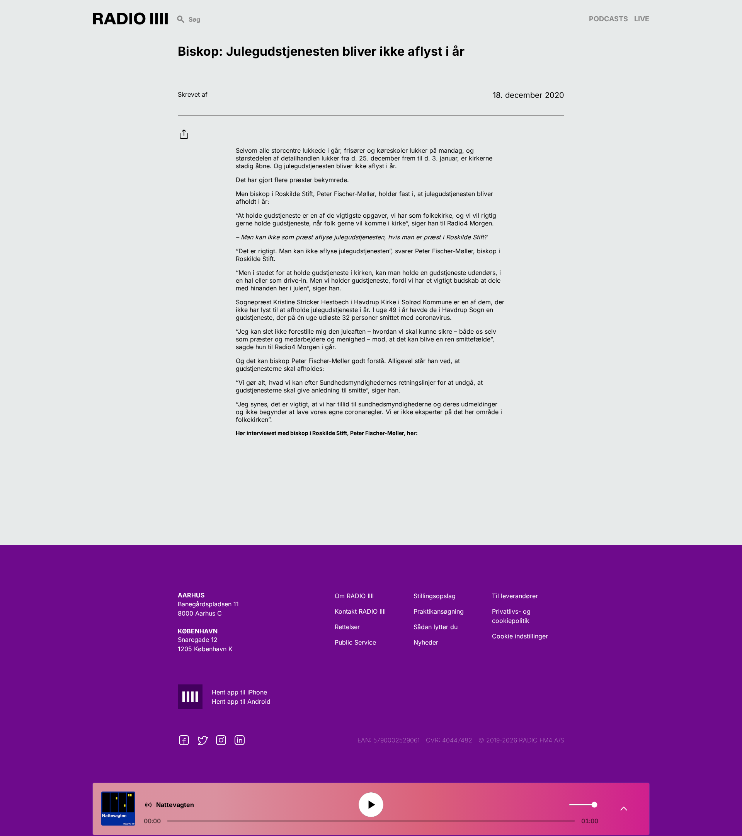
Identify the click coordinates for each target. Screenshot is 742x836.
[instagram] (221, 740)
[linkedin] (239, 740)
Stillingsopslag (435, 596)
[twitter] (202, 740)
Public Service (355, 642)
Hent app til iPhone (239, 692)
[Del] (184, 128)
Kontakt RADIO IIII (360, 611)
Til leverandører (515, 596)
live (641, 19)
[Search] (378, 18)
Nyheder (426, 642)
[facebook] (184, 740)
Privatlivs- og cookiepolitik (511, 615)
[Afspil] (370, 804)
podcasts (608, 19)
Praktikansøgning (439, 611)
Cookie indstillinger (520, 636)
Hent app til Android (241, 701)
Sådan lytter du (436, 627)
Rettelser (347, 627)
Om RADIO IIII (354, 596)
